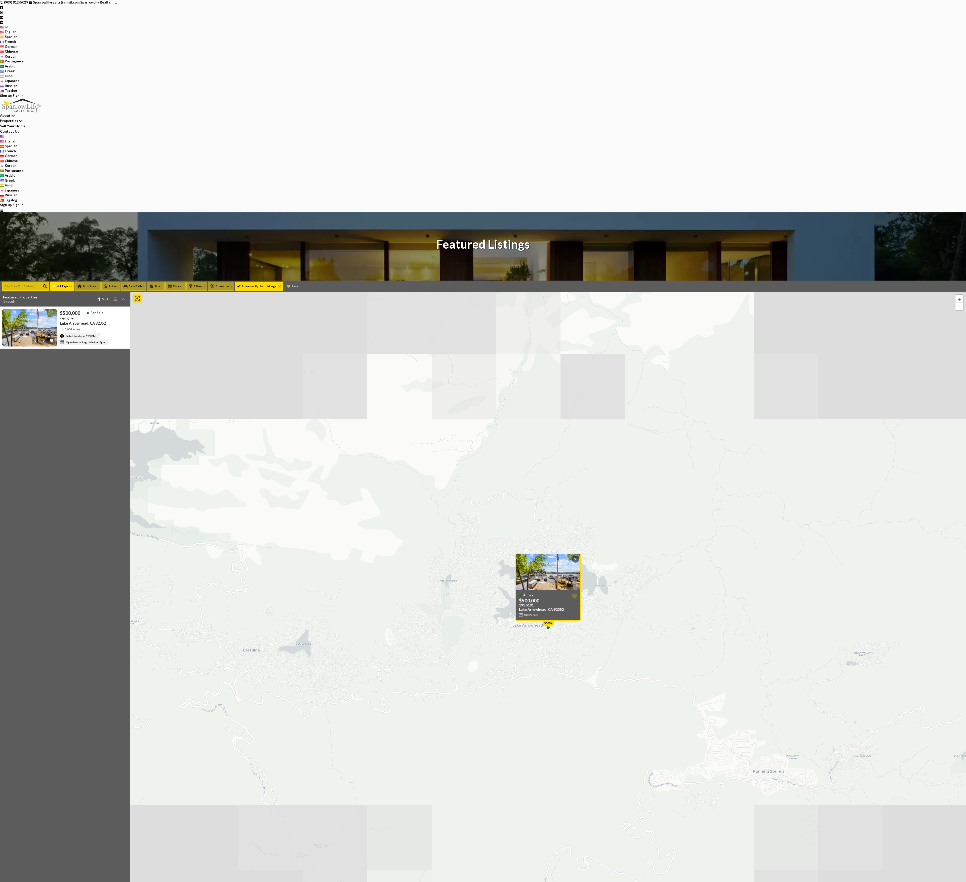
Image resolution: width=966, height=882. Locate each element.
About (5, 115)
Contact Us (9, 131)
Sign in (18, 96)
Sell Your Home (12, 126)
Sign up (6, 96)
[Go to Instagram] (1, 12)
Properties (9, 121)
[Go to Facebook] (1, 7)
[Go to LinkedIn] (1, 22)
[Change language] (4, 27)
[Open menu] (1, 210)
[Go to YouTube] (1, 17)
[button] (959, 298)
